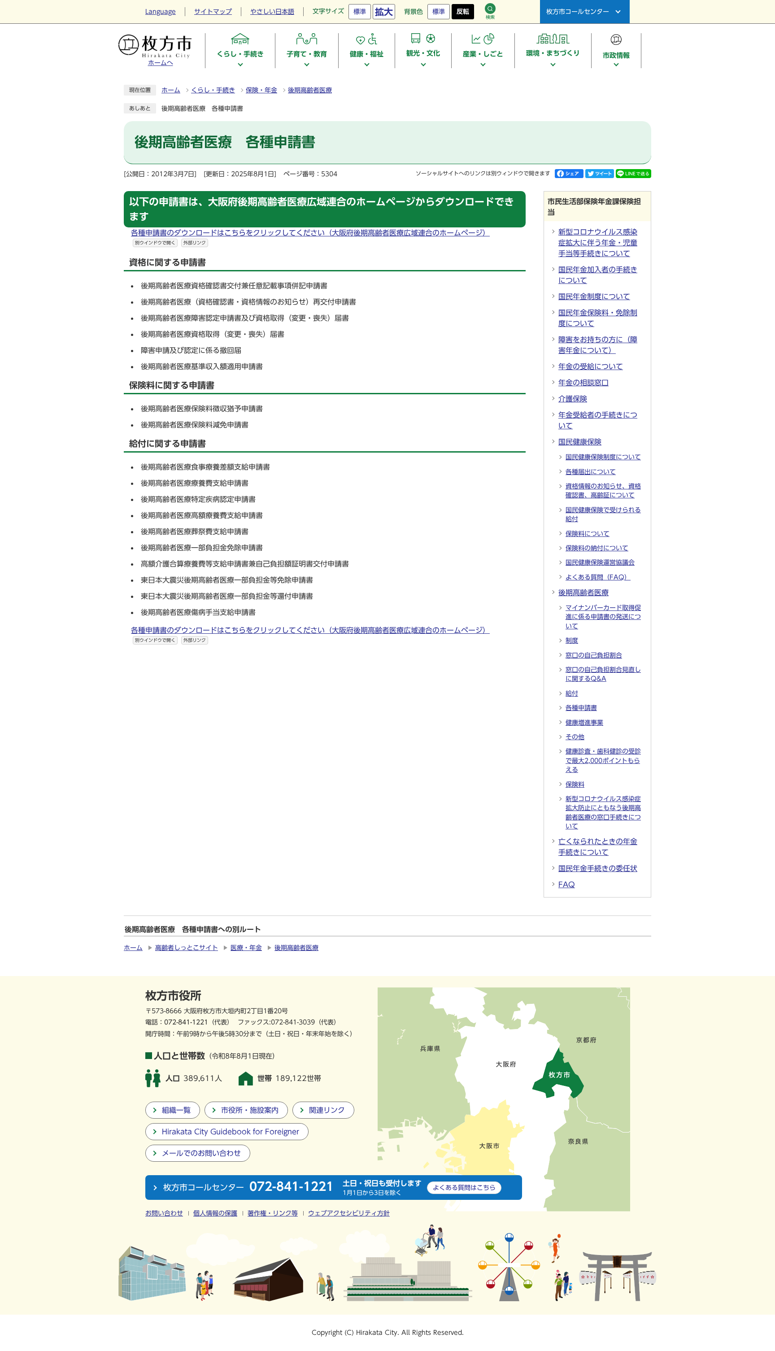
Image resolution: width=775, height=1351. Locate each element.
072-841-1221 (186, 1022)
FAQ (566, 884)
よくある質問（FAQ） (598, 577)
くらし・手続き (213, 90)
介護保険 (572, 398)
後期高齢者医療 (310, 90)
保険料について (588, 534)
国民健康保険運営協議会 (600, 562)
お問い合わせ (164, 1213)
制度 (572, 640)
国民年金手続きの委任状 (597, 868)
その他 (575, 737)
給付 (572, 693)
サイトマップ (213, 12)
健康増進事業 (584, 722)
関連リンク (327, 1110)
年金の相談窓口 (583, 382)
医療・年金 (246, 948)
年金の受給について (590, 366)
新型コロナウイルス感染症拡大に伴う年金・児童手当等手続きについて (597, 242)
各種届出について (591, 472)
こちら (464, 1187)
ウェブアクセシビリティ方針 (349, 1213)
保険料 (575, 784)
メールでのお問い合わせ (201, 1153)
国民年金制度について (594, 296)
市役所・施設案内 (250, 1110)
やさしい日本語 (272, 12)
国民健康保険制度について (603, 457)
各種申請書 (581, 708)
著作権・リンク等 (273, 1213)
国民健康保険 (579, 441)
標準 (359, 12)
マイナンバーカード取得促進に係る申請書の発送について (603, 617)
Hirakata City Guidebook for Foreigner (230, 1131)
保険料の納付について (597, 548)
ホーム (170, 90)
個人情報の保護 (215, 1213)
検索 (490, 17)
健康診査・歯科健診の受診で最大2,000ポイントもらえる (603, 760)
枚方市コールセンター (577, 12)
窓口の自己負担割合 (594, 655)
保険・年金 (261, 90)
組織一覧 (176, 1110)
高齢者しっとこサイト (186, 948)
